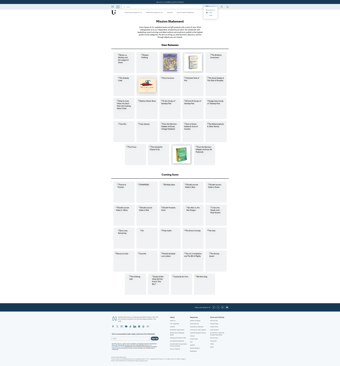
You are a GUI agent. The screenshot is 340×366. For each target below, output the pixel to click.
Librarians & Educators (196, 327)
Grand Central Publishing (185, 12)
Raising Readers (195, 348)
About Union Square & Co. (133, 12)
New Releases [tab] (170, 45)
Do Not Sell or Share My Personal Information (217, 334)
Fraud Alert (213, 341)
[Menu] (112, 6)
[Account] (221, 6)
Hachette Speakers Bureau (198, 333)
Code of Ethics (214, 330)
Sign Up (155, 338)
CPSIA (212, 344)
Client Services (194, 324)
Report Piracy (214, 338)
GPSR (212, 347)
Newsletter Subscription (177, 330)
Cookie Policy (214, 327)
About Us (172, 320)
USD (210, 12)
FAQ (191, 342)
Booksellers (193, 351)
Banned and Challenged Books (177, 334)
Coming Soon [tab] (170, 174)
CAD (210, 15)
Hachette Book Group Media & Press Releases (178, 345)
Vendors (192, 345)
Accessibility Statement (177, 341)
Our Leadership (174, 324)
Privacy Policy (214, 324)
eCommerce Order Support (198, 330)
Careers (192, 336)
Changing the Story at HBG (178, 338)
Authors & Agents (195, 320)
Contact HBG (194, 339)
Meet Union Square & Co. (154, 12)
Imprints (170, 12)
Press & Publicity (175, 349)
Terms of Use (214, 320)
